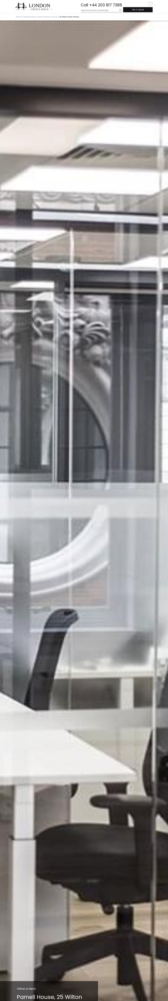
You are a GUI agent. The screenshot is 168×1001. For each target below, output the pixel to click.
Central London (29, 17)
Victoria (54, 17)
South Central (44, 17)
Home (18, 17)
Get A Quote (138, 9)
